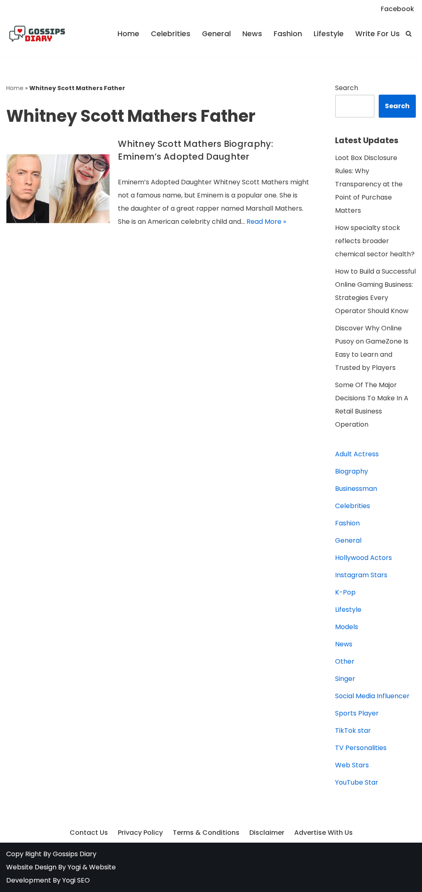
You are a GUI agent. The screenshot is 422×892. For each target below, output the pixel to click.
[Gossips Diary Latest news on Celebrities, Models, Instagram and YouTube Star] (37, 33)
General (216, 34)
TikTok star (353, 730)
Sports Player (357, 713)
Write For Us (377, 34)
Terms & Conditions (206, 832)
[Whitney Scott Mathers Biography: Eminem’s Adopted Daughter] (58, 188)
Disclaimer (266, 832)
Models (346, 627)
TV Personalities (361, 748)
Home (128, 34)
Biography (351, 471)
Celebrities (170, 34)
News (252, 34)
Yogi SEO (76, 880)
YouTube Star (356, 782)
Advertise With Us (323, 832)
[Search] (409, 33)
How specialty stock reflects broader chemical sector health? (375, 241)
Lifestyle (329, 34)
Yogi (73, 867)
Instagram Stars (361, 575)
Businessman (356, 488)
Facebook (397, 9)
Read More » (266, 221)
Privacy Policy (140, 832)
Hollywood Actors (363, 557)
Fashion (288, 34)
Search (346, 88)
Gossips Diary (74, 854)
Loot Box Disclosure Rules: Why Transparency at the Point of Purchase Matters (369, 184)
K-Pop (345, 592)
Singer (345, 678)
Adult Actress (357, 454)
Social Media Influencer (372, 696)
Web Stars (352, 765)
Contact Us (89, 832)
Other (344, 661)
